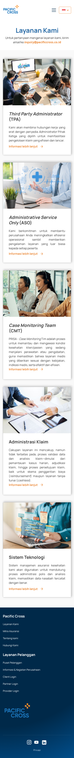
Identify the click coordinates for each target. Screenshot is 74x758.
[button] (53, 10)
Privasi (37, 750)
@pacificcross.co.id (42, 42)
